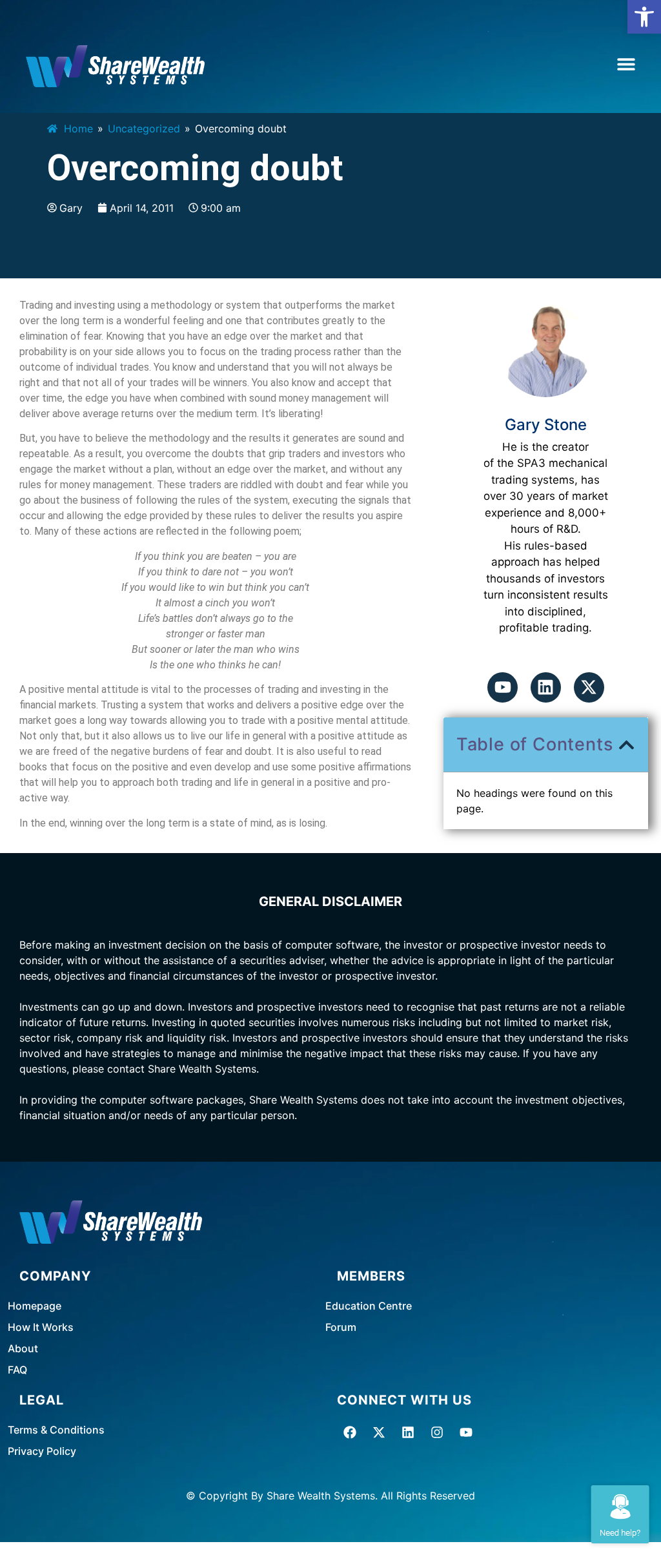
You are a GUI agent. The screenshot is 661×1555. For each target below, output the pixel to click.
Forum (340, 1327)
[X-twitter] (589, 687)
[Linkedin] (546, 687)
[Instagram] (437, 1432)
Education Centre (368, 1305)
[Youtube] (502, 687)
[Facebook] (350, 1432)
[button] (644, 17)
